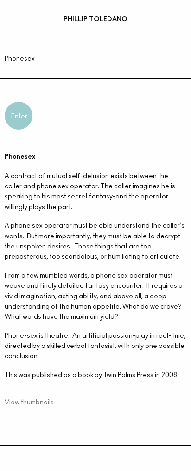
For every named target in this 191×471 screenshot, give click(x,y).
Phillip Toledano (95, 19)
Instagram (93, 463)
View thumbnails (29, 402)
